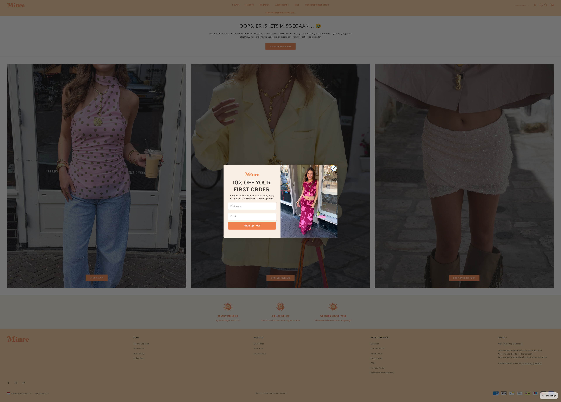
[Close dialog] (333, 168)
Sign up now (252, 225)
